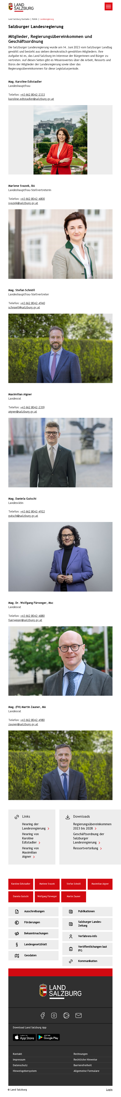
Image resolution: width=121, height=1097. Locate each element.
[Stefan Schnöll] (60, 348)
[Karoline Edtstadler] (60, 140)
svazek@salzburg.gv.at (23, 203)
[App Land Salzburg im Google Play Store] (48, 1037)
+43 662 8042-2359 (32, 407)
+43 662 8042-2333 (32, 95)
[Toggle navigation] (109, 6)
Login (109, 1090)
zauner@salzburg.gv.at (23, 724)
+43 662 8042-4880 (32, 616)
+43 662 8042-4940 (32, 303)
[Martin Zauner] (60, 765)
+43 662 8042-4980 (32, 720)
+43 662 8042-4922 (32, 511)
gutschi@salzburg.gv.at (23, 516)
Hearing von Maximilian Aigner (30, 852)
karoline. (31, 99)
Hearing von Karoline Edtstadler (30, 838)
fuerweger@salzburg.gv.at (25, 620)
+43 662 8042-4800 (32, 199)
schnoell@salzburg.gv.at (24, 307)
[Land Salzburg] (21, 7)
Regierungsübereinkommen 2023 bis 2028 (92, 826)
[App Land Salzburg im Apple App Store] (24, 1037)
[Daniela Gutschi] (60, 557)
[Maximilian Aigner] (60, 452)
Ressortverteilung (85, 848)
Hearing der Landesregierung (34, 826)
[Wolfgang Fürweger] (60, 661)
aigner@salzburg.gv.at (22, 412)
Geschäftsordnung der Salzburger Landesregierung (88, 838)
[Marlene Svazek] (60, 244)
